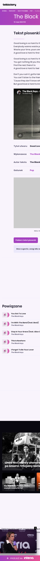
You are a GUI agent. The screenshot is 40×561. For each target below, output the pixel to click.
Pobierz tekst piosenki (26, 240)
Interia (4, 11)
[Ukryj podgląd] (35, 528)
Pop (31, 11)
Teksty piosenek (23, 11)
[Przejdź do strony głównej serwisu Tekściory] (9, 4)
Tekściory (12, 11)
